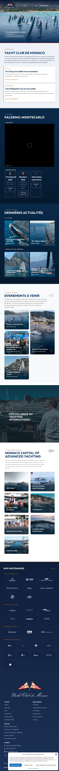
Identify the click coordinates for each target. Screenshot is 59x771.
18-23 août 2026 (11, 326)
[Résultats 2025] (23, 173)
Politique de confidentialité (33, 768)
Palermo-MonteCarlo (14, 324)
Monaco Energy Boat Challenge (39, 487)
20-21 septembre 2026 (12, 351)
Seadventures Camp (14, 531)
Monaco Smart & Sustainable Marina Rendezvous (13, 347)
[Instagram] (5, 755)
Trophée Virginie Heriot (12, 373)
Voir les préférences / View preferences (46, 765)
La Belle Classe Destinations (38, 530)
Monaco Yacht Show (40, 349)
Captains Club (11, 551)
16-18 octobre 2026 (11, 376)
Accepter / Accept (15, 765)
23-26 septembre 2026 (38, 351)
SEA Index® (10, 488)
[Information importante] (36, 173)
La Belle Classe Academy (12, 508)
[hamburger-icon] (25, 6)
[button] (56, 754)
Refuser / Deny (28, 765)
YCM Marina (37, 509)
